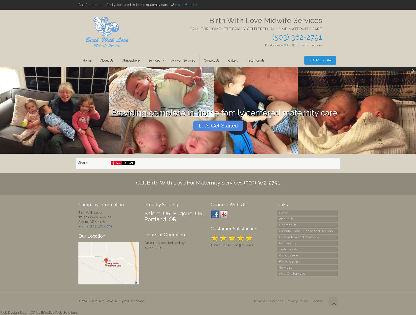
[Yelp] (224, 214)
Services (285, 267)
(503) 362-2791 (186, 5)
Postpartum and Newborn (299, 237)
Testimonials (288, 249)
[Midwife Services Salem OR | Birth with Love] (107, 31)
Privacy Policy (297, 301)
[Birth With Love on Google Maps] (108, 283)
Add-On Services (292, 274)
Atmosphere (288, 255)
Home (283, 213)
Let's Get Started (218, 126)
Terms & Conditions (268, 301)
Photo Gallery (289, 261)
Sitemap (318, 301)
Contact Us (287, 225)
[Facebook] (215, 214)
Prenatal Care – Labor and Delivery (306, 231)
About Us (286, 219)
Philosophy (287, 243)
